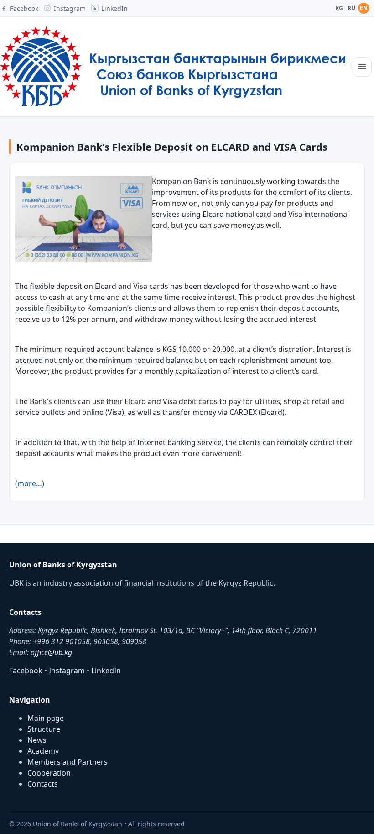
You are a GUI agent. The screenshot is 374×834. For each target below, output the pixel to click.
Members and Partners (67, 762)
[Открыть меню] (362, 67)
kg (339, 8)
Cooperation (49, 773)
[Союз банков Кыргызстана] (172, 66)
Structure (43, 729)
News (37, 740)
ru (351, 8)
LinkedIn (106, 671)
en (364, 8)
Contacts (42, 784)
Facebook (25, 671)
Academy (43, 751)
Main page (45, 718)
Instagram (67, 671)
